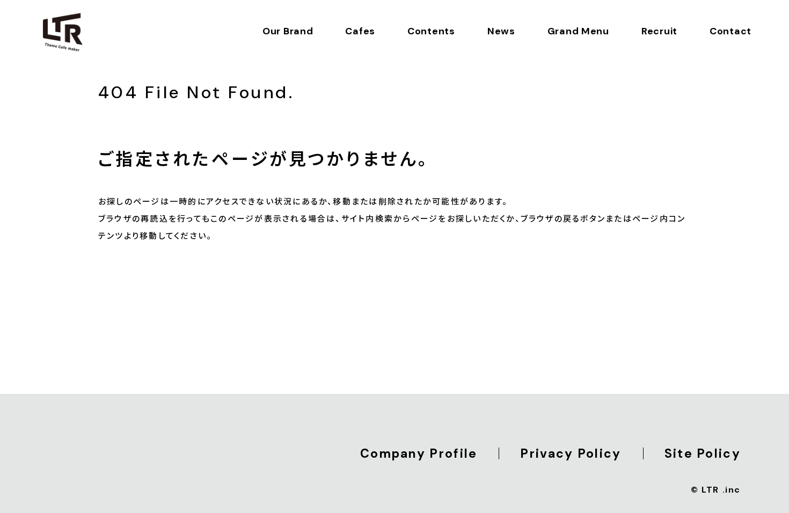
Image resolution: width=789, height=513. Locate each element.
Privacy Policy (570, 453)
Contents (431, 31)
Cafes (360, 31)
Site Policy (702, 453)
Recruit (659, 31)
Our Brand (287, 31)
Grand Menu (578, 31)
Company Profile (419, 453)
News (501, 31)
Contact (730, 31)
